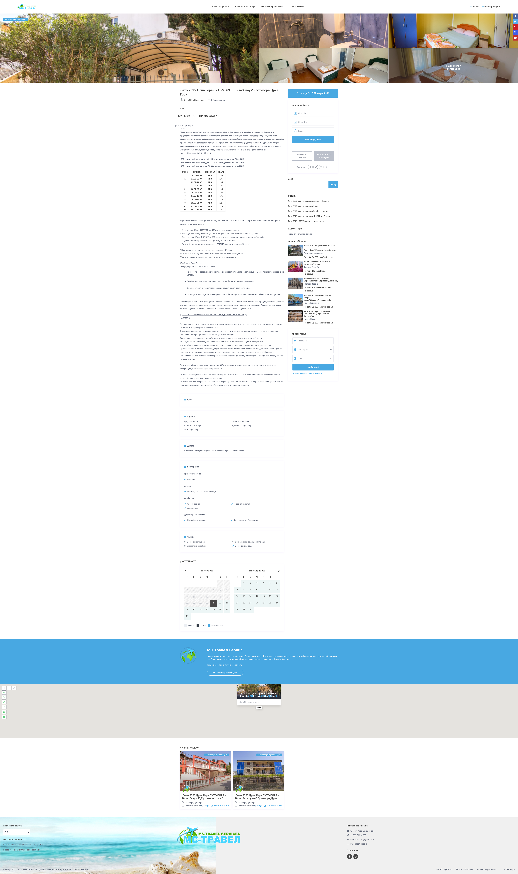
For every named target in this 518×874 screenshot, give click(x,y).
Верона (315, 284)
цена (189, 399)
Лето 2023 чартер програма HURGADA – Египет (309, 216)
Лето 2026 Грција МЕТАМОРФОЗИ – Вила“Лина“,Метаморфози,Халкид (320, 248)
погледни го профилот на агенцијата (224, 665)
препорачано (194, 467)
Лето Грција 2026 (220, 7)
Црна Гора (244, 421)
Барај (291, 179)
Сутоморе (194, 421)
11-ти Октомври (296, 7)
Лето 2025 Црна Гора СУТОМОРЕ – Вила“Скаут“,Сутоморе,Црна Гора (257, 694)
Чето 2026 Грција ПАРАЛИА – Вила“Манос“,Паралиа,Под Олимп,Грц (317, 313)
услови (190, 537)
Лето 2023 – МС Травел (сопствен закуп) (306, 221)
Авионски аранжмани (272, 7)
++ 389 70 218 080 (358, 835)
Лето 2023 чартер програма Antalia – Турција (308, 211)
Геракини (314, 303)
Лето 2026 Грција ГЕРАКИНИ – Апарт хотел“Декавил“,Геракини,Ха (317, 297)
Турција (307, 267)
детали (191, 446)
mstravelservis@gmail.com (362, 839)
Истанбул (316, 267)
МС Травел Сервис (358, 844)
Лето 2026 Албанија (245, 7)
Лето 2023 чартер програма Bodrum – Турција (308, 201)
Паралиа (314, 319)
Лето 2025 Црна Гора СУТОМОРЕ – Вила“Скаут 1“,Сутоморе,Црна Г (204, 797)
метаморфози (316, 253)
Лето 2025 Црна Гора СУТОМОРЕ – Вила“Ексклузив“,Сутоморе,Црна (257, 797)
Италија (307, 284)
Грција (307, 253)
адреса (191, 416)
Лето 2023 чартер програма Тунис (303, 206)
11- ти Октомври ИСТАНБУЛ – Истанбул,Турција (317, 263)
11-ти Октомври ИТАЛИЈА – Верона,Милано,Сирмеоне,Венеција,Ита (322, 280)
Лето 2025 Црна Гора (194, 100)
